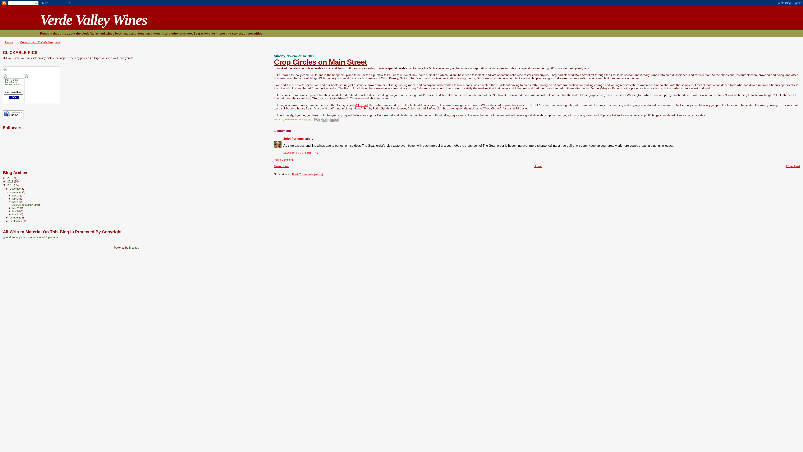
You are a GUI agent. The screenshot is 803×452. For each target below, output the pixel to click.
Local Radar (11, 82)
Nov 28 (16, 195)
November (16, 192)
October (14, 217)
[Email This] (320, 120)
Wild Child (361, 105)
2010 (10, 185)
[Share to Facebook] (332, 120)
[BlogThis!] (324, 120)
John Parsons (293, 138)
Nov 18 (16, 199)
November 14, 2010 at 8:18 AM (300, 153)
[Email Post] (316, 119)
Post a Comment (283, 159)
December (16, 188)
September (16, 221)
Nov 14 (16, 202)
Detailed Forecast (13, 84)
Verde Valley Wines (93, 20)
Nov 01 (16, 214)
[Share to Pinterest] (336, 120)
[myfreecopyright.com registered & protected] (31, 237)
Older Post (793, 166)
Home (9, 42)
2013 (10, 178)
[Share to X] (328, 120)
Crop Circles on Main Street (320, 62)
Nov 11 (16, 208)
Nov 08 (16, 211)
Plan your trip (11, 80)
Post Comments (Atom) (307, 174)
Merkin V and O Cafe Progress (40, 42)
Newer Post (281, 166)
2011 (10, 181)
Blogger (133, 247)
